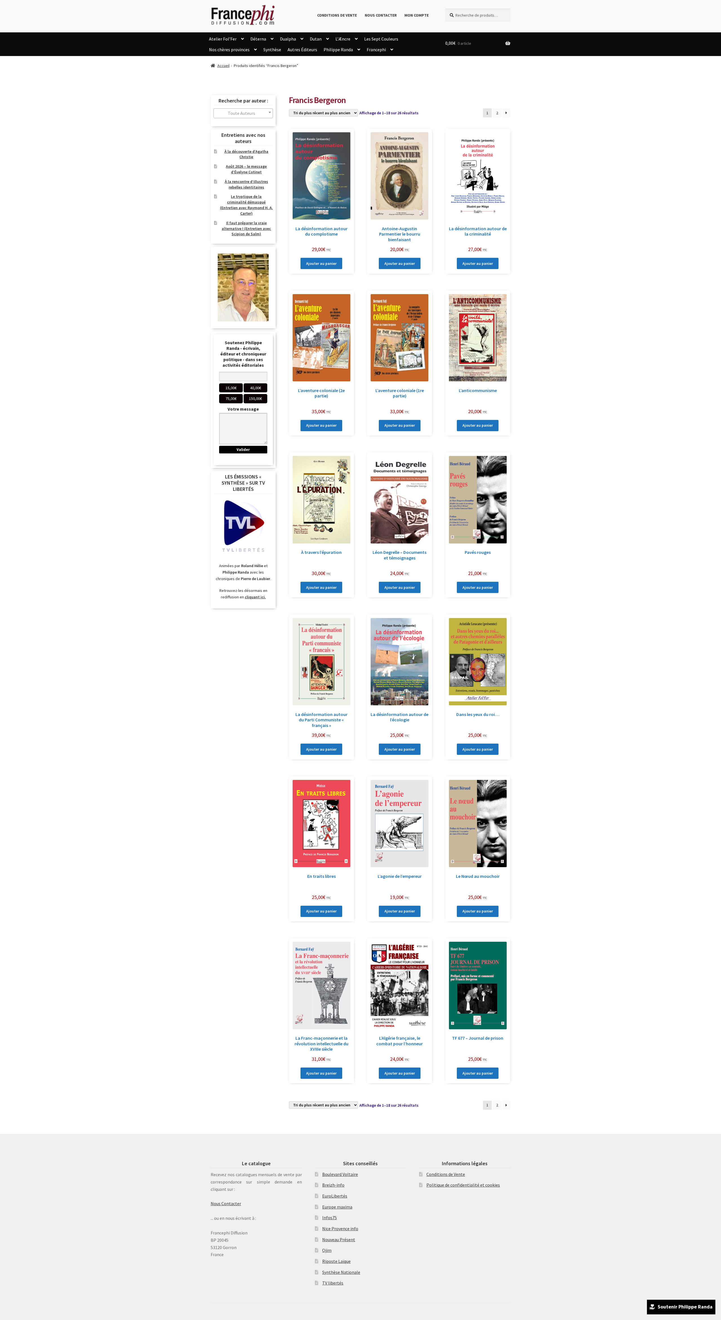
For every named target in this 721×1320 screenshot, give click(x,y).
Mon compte (416, 15)
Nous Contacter (381, 15)
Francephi (376, 49)
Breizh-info (333, 1185)
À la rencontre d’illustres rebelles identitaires (246, 184)
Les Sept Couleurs (381, 39)
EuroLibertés (334, 1196)
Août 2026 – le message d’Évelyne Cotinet (246, 169)
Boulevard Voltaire (340, 1174)
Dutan (316, 39)
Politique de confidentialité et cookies (463, 1185)
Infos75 (329, 1217)
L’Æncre (342, 39)
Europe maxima (337, 1207)
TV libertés (332, 1283)
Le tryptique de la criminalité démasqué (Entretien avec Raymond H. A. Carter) (246, 205)
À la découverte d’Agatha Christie (246, 154)
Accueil (223, 65)
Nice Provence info (340, 1228)
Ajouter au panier (321, 263)
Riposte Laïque (336, 1261)
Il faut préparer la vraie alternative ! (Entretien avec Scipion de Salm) (246, 228)
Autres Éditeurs (302, 49)
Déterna (258, 39)
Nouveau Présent (338, 1239)
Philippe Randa (338, 49)
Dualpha (288, 39)
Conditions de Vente (337, 15)
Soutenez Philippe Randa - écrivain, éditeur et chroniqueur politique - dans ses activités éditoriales (243, 354)
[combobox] (243, 113)
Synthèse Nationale (341, 1272)
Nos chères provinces (229, 49)
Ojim (326, 1250)
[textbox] (243, 113)
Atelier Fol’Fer (223, 39)
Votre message (243, 409)
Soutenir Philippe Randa (685, 1306)
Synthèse (272, 49)
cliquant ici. (255, 596)
